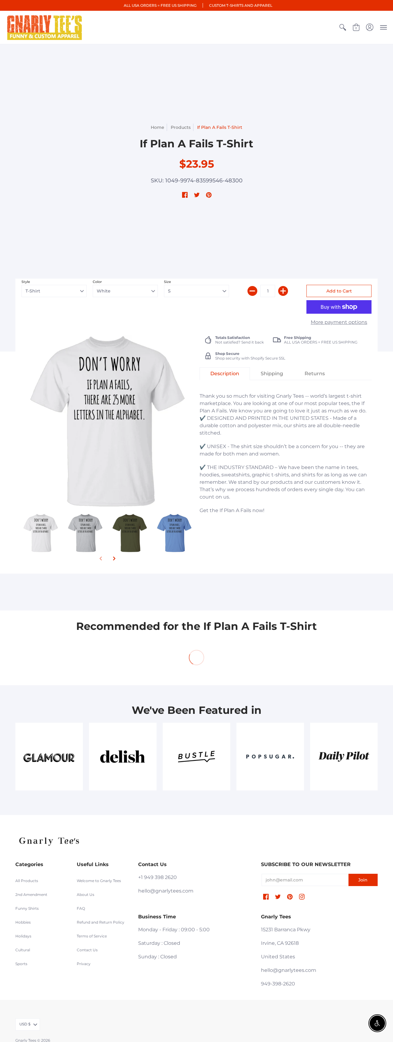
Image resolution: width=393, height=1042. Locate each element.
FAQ (81, 908)
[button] (342, 27)
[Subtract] (252, 291)
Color (97, 282)
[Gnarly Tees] (44, 27)
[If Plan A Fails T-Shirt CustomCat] (40, 533)
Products (181, 127)
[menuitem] (342, 27)
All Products (26, 880)
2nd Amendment (31, 894)
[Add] (283, 291)
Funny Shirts (27, 908)
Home (157, 127)
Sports (21, 963)
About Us (85, 894)
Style (25, 282)
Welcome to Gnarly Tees (99, 880)
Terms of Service (92, 936)
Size (167, 282)
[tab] (225, 373)
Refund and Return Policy (100, 922)
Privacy (84, 963)
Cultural (22, 950)
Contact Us (87, 950)
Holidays (23, 936)
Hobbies (23, 922)
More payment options (339, 322)
